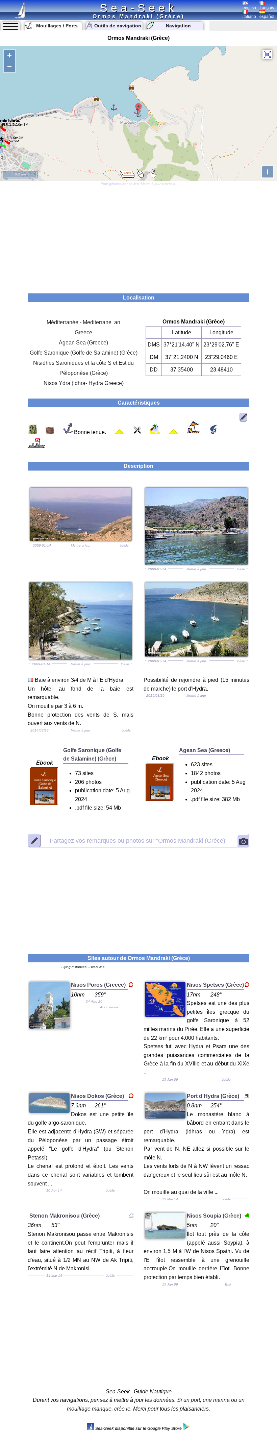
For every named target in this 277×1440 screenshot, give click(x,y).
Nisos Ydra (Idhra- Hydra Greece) (84, 383)
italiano (249, 16)
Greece (83, 332)
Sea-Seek (138, 7)
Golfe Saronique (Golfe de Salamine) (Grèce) (83, 353)
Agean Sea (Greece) (83, 342)
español (266, 16)
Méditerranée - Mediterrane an (83, 322)
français (266, 7)
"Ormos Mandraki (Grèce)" (138, 840)
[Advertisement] (138, 236)
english (249, 7)
